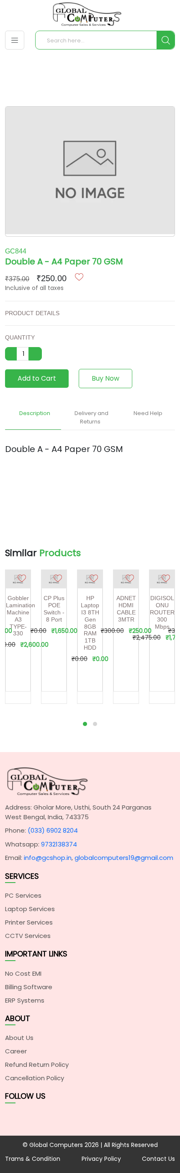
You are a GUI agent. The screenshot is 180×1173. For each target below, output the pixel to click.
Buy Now (105, 378)
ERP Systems (24, 1000)
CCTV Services (28, 935)
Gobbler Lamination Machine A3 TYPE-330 (20, 616)
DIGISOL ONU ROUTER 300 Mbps (162, 612)
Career (16, 1051)
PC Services (23, 895)
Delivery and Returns (91, 417)
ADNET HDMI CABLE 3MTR (126, 608)
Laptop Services (30, 908)
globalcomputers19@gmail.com (124, 857)
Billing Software (28, 986)
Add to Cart (37, 378)
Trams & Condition (32, 1159)
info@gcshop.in (48, 857)
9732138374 (59, 844)
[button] (85, 724)
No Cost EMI (23, 973)
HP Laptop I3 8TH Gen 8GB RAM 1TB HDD (90, 623)
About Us (19, 1037)
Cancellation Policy (34, 1078)
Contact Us (158, 1159)
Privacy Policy (101, 1159)
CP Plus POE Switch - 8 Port (54, 608)
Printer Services (29, 922)
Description (34, 413)
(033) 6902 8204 (53, 830)
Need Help (148, 413)
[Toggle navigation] (14, 40)
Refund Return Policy (37, 1064)
